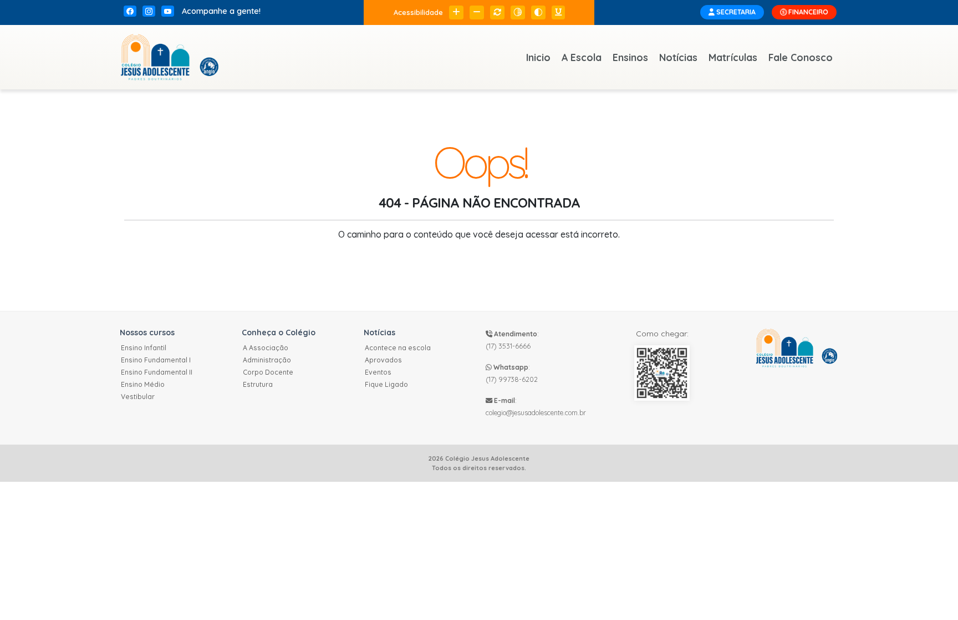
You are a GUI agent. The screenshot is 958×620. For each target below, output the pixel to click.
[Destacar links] (558, 12)
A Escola (582, 57)
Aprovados (383, 360)
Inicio (538, 57)
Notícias (678, 57)
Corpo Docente (268, 372)
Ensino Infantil (143, 348)
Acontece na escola (398, 348)
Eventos (378, 372)
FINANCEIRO (807, 12)
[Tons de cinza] (518, 12)
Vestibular (138, 396)
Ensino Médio (143, 384)
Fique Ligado (386, 384)
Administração (267, 360)
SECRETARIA (735, 12)
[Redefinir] (497, 12)
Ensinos (630, 57)
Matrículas (733, 57)
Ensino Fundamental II (156, 372)
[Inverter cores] (538, 12)
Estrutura (258, 384)
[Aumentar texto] (456, 12)
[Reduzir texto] (477, 12)
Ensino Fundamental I (156, 360)
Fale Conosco (800, 57)
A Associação (265, 348)
